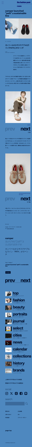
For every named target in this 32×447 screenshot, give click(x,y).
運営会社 (7, 411)
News (19, 6)
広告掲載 (20, 411)
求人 (19, 414)
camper (8, 272)
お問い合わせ (8, 414)
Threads (16, 393)
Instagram (6, 393)
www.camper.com (10, 228)
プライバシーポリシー (22, 417)
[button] (24, 128)
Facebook (21, 393)
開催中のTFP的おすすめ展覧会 (14, 383)
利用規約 (7, 417)
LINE (25, 393)
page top (8, 430)
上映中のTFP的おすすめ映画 (13, 379)
